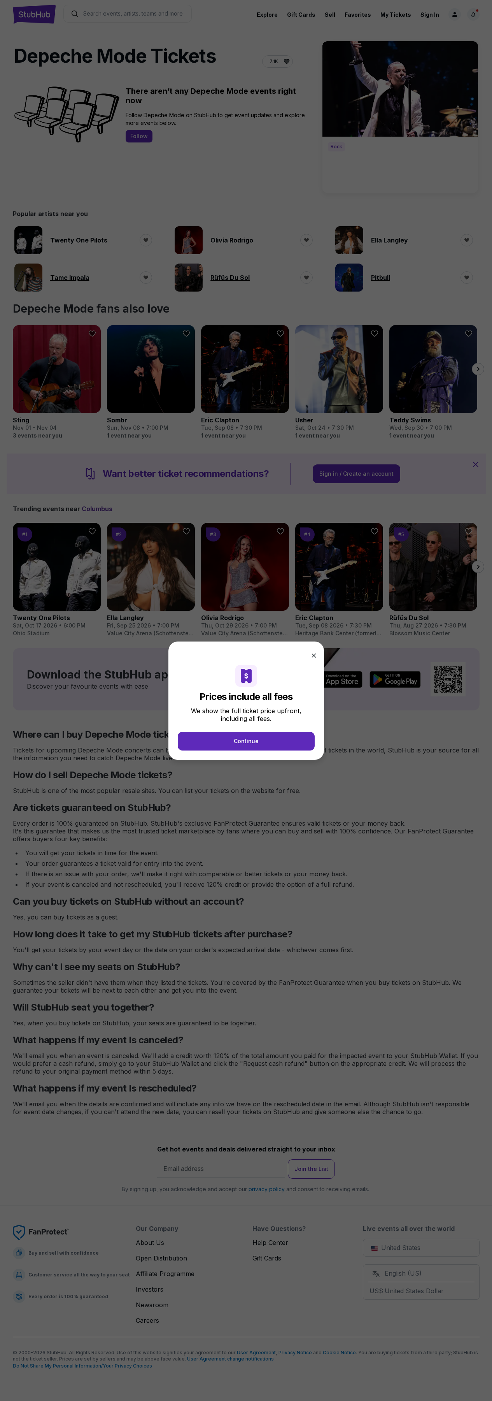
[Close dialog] (314, 655)
